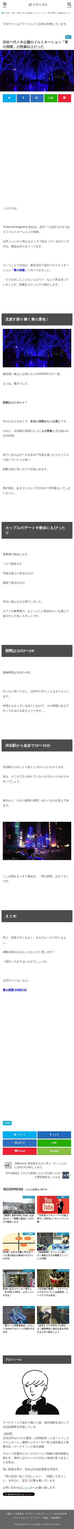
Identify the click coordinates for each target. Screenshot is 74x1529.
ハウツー (36, 1518)
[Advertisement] (37, 152)
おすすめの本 (60, 1514)
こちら (26, 1487)
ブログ (30, 1514)
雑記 (8, 1123)
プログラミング (43, 1514)
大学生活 (19, 1514)
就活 (10, 1514)
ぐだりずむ (35, 1524)
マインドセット (21, 1518)
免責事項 (56, 1518)
